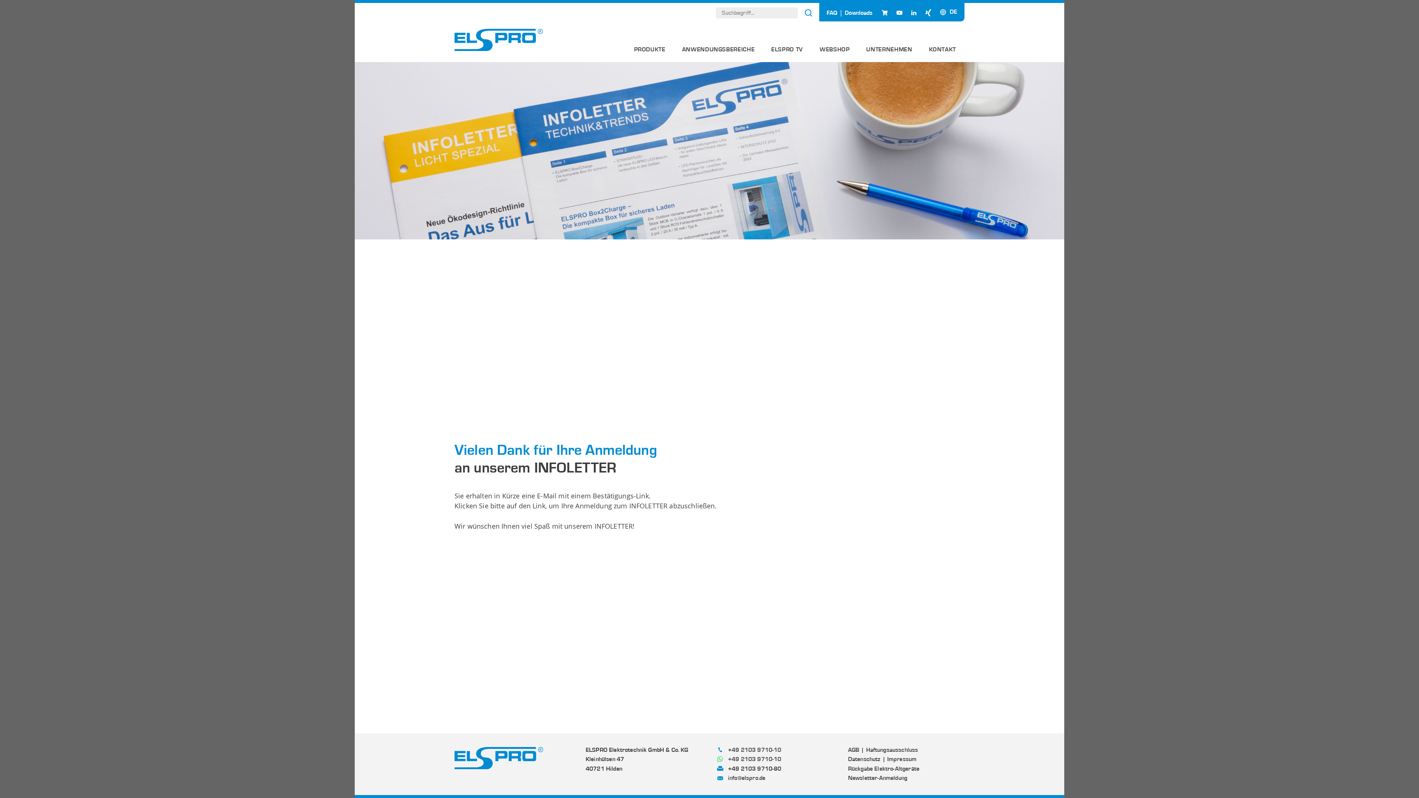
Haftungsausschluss (892, 750)
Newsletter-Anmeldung (877, 778)
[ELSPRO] (499, 40)
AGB (853, 750)
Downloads (858, 13)
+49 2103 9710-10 (755, 750)
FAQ (832, 13)
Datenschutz (864, 759)
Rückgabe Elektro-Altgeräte (883, 768)
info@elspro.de (746, 778)
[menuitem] (650, 52)
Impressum (901, 759)
